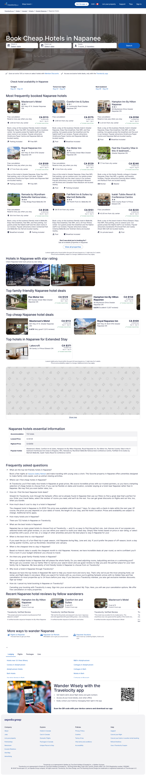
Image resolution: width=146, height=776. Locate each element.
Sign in (138, 4)
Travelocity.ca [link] (9, 11)
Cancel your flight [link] (116, 734)
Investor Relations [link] (10, 749)
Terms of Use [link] (79, 738)
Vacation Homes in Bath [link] (15, 678)
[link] (23, 636)
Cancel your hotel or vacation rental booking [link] (125, 738)
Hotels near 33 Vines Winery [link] (17, 660)
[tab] (11, 654)
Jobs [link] (6, 734)
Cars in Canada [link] (45, 734)
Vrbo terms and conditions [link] (83, 742)
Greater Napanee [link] (41, 11)
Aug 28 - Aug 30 (102, 89)
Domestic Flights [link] (45, 738)
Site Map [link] (7, 753)
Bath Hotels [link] (11, 673)
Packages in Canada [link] (46, 742)
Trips (131, 4)
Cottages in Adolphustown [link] (83, 665)
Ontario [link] (31, 11)
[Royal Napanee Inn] (28, 167)
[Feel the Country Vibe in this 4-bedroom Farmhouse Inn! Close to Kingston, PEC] (118, 167)
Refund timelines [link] (116, 742)
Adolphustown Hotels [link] (15, 669)
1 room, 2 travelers (86, 46)
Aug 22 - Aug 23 (16, 89)
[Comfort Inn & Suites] (73, 121)
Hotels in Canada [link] (45, 731)
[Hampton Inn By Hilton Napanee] (118, 121)
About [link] (6, 731)
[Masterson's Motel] (28, 121)
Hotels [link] (18, 11)
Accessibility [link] (79, 745)
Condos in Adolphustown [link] (16, 665)
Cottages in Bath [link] (80, 669)
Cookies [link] (78, 734)
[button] (73, 647)
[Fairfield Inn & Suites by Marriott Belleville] (73, 214)
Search (129, 45)
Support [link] (113, 731)
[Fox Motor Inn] (73, 167)
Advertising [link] (8, 756)
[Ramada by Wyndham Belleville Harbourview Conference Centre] (28, 214)
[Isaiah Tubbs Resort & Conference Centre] (118, 214)
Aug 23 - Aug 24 (59, 89)
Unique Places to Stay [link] (47, 745)
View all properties (73, 247)
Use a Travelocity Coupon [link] (119, 745)
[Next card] (140, 302)
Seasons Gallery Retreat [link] (37, 474)
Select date (16, 46)
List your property (109, 4)
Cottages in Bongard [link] (81, 678)
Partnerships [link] (9, 742)
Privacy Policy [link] (80, 731)
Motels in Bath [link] (79, 673)
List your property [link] (10, 738)
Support (122, 4)
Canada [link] (24, 11)
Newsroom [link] (8, 745)
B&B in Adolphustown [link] (82, 660)
